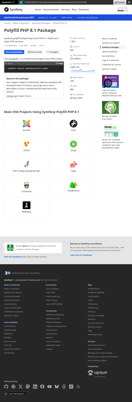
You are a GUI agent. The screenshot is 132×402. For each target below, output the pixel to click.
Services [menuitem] (65, 9)
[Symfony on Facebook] (42, 387)
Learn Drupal (51, 300)
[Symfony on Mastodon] (28, 387)
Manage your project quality (100, 353)
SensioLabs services (96, 345)
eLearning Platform (12, 349)
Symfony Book (10, 330)
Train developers (95, 349)
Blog (90, 285)
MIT (72, 50)
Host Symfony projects (97, 360)
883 (72, 89)
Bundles (7, 337)
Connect (121, 2)
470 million (75, 58)
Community (51, 311)
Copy (60, 63)
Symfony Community (55, 314)
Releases (91, 319)
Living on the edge (96, 315)
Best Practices (10, 341)
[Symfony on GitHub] (6, 387)
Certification (9, 353)
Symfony (7, 2)
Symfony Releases (110, 51)
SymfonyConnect (53, 318)
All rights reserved (49, 280)
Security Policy (108, 56)
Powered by (93, 366)
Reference (8, 333)
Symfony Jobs (51, 333)
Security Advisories (96, 323)
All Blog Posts (93, 288)
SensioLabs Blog (95, 334)
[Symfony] (18, 9)
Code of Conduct (53, 341)
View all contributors (13, 256)
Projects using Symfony (56, 326)
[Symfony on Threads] (64, 387)
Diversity (91, 311)
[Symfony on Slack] (13, 387)
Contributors (51, 330)
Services (91, 341)
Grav (73, 130)
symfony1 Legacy (109, 69)
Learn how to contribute (81, 255)
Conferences (93, 308)
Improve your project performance (103, 356)
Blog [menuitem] (74, 9)
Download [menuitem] (83, 9)
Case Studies (93, 296)
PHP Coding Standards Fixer (26, 171)
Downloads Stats (53, 345)
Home (7, 23)
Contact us (11, 96)
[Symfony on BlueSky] (57, 387)
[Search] (129, 2)
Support (49, 349)
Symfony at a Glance (111, 43)
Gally (73, 171)
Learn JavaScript (53, 296)
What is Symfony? (109, 38)
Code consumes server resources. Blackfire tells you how (111, 93)
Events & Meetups (54, 322)
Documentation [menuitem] (51, 9)
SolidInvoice (73, 190)
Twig (90, 330)
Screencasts (51, 285)
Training (7, 345)
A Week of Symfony (96, 292)
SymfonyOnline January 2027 (19, 17)
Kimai (73, 150)
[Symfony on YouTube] (49, 387)
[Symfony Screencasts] (71, 387)
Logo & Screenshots (110, 60)
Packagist (54, 52)
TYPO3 (26, 150)
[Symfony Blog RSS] (78, 387)
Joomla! (26, 130)
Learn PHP (50, 292)
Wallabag (26, 211)
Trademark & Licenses (111, 64)
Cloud (90, 300)
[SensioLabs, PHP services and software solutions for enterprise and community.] (122, 10)
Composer (13, 58)
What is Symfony (21, 23)
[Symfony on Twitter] (21, 387)
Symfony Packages (41, 23)
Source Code (36, 52)
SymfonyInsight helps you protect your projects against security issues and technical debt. (55, 2)
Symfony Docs (10, 326)
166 (72, 80)
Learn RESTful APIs (54, 304)
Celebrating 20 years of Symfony (26, 273)
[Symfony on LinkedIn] (35, 387)
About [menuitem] (38, 9)
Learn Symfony (11, 322)
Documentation (16, 52)
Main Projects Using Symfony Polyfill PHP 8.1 (41, 112)
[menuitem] (113, 39)
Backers (49, 337)
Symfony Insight (95, 327)
